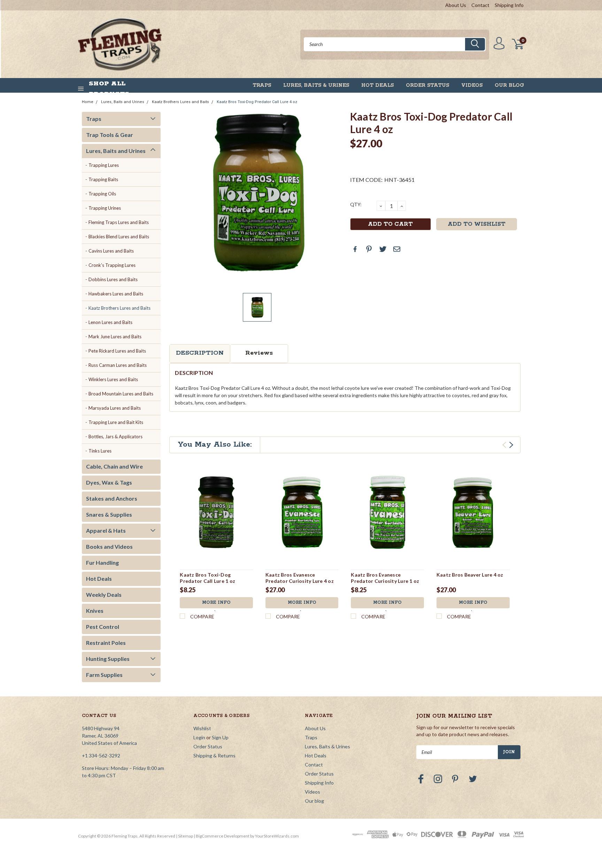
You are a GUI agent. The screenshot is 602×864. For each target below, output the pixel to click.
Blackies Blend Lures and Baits (118, 236)
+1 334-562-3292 (101, 755)
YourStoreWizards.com (277, 836)
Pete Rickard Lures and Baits (117, 351)
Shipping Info (509, 5)
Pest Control (102, 626)
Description (200, 353)
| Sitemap (184, 836)
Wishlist (202, 728)
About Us (455, 5)
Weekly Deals (104, 594)
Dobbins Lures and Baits (113, 279)
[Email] (396, 249)
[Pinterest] (368, 249)
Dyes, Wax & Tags (109, 482)
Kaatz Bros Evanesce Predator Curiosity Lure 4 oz (299, 578)
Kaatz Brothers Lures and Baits (180, 102)
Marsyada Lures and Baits (114, 408)
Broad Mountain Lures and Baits (120, 393)
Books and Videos (109, 546)
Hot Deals (377, 85)
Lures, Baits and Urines (122, 102)
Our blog (509, 85)
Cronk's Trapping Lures (112, 265)
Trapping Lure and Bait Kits (115, 422)
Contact (480, 5)
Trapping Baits (103, 179)
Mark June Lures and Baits (114, 336)
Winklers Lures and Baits (113, 379)
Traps (262, 85)
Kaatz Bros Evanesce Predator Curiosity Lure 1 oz (385, 578)
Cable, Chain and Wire (114, 466)
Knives (94, 610)
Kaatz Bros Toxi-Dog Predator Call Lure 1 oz (207, 578)
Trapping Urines (104, 208)
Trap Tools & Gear (109, 134)
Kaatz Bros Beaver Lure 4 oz (470, 575)
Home (87, 102)
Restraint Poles (106, 642)
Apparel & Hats (106, 530)
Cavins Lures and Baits (111, 251)
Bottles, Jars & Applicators (115, 436)
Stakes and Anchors (111, 498)
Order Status (427, 85)
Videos (472, 85)
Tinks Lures (99, 451)
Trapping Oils (102, 193)
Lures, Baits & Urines (316, 85)
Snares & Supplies (109, 514)
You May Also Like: (215, 444)
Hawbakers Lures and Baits (115, 293)
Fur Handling (102, 562)
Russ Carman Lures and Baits (117, 365)
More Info (216, 602)
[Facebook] (355, 249)
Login (199, 737)
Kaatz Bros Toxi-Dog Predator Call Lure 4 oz (257, 102)
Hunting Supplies (108, 658)
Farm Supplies (104, 674)
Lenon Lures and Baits (110, 322)
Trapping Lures (103, 165)
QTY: (356, 204)
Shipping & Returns (214, 755)
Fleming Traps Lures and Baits (118, 222)
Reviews (259, 353)
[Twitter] (382, 249)
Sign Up (220, 737)
